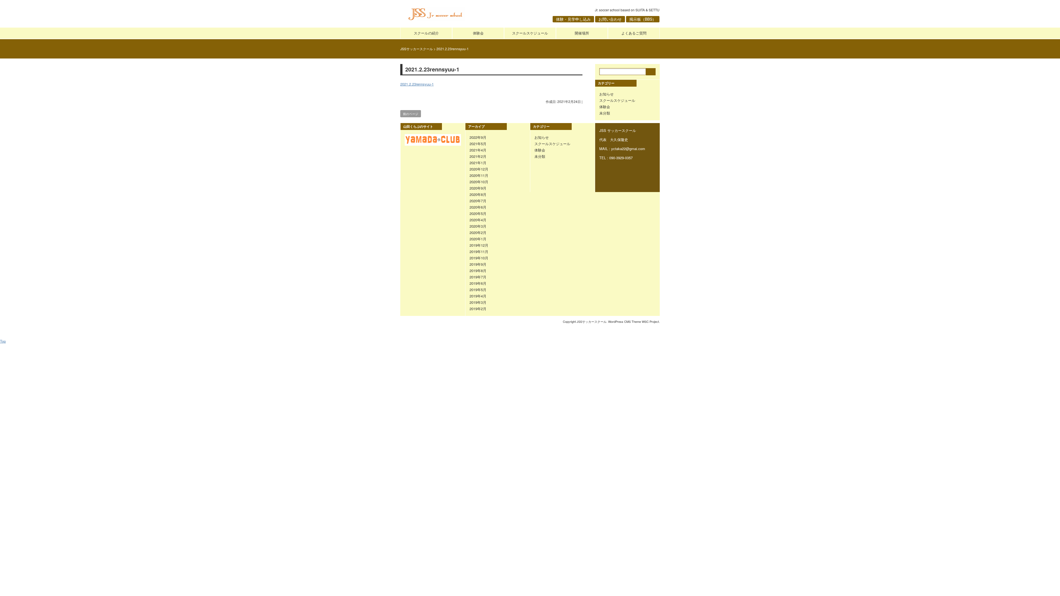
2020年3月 (478, 226)
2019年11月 (479, 251)
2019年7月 (478, 277)
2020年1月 (478, 238)
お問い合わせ (610, 19)
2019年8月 (478, 270)
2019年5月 (478, 289)
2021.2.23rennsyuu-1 (417, 84)
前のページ (410, 113)
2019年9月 (478, 264)
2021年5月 (478, 143)
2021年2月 (478, 156)
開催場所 (582, 33)
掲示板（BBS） (642, 19)
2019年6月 (478, 283)
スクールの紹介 (426, 33)
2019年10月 (479, 257)
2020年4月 (478, 219)
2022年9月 (478, 137)
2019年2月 (478, 308)
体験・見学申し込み (573, 19)
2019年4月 (478, 296)
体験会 (478, 33)
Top (3, 341)
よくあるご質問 (633, 33)
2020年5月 (478, 213)
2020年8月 (478, 194)
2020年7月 (478, 200)
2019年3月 (478, 302)
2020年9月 (478, 188)
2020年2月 (478, 232)
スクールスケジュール (530, 33)
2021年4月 (478, 150)
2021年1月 (478, 162)
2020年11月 (479, 175)
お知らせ (606, 94)
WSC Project (650, 321)
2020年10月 (479, 181)
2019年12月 (479, 245)
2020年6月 (478, 207)
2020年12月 (479, 169)
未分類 (604, 113)
